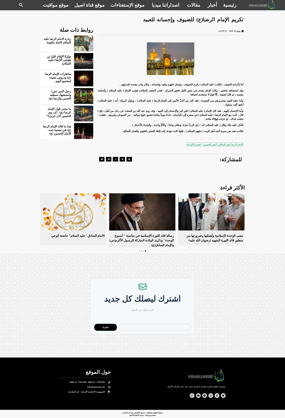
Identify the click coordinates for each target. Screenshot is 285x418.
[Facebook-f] (217, 395)
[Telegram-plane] (204, 395)
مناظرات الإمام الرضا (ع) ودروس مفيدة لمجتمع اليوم (58, 77)
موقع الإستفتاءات (127, 5)
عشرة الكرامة (194, 144)
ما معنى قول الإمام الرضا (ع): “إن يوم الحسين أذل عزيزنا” (58, 112)
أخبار (212, 5)
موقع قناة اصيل (89, 5)
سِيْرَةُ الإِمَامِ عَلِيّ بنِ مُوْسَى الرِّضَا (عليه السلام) (59, 60)
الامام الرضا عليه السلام (231, 144)
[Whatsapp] (192, 395)
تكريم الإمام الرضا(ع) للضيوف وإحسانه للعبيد (193, 19)
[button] (21, 4)
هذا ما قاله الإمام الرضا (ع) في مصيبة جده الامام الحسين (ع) (57, 130)
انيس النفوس (210, 144)
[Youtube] (198, 395)
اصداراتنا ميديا (165, 5)
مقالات (193, 5)
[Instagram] (210, 395)
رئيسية (229, 5)
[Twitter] (223, 395)
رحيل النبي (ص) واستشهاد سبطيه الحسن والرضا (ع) (60, 95)
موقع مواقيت (56, 5)
